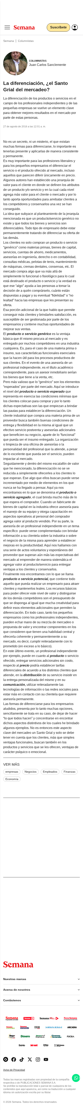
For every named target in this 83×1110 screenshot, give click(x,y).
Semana (8, 40)
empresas (11, 771)
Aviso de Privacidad (18, 1070)
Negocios (30, 771)
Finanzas (69, 771)
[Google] (5, 1059)
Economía (11, 779)
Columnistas (26, 40)
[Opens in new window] (13, 1059)
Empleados (50, 771)
